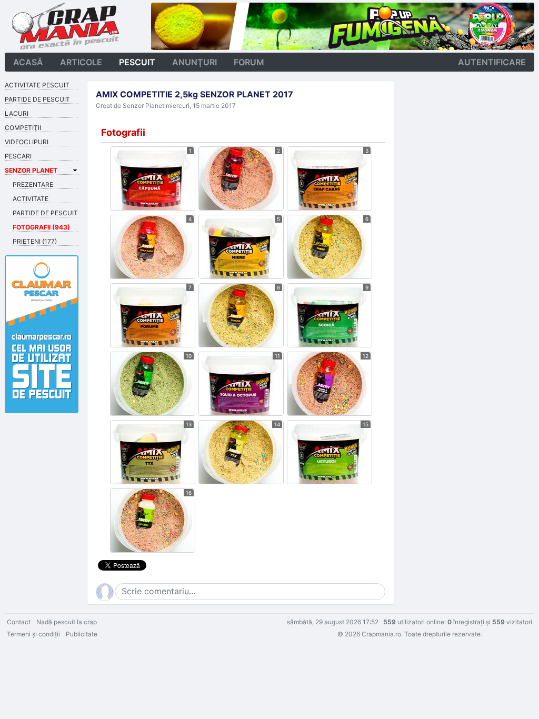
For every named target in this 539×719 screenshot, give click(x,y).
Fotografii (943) (41, 227)
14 (277, 424)
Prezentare (33, 184)
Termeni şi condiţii (33, 634)
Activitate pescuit (37, 85)
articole (81, 62)
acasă (28, 62)
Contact (19, 622)
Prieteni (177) (35, 241)
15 (365, 424)
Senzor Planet (31, 170)
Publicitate (81, 634)
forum (249, 62)
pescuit (137, 62)
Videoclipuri (26, 142)
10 (189, 356)
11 (277, 356)
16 (189, 493)
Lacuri (16, 113)
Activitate (30, 199)
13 (189, 424)
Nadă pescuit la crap (66, 622)
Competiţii (23, 128)
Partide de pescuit (37, 99)
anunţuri (194, 62)
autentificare (492, 62)
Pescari (18, 156)
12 (365, 356)
